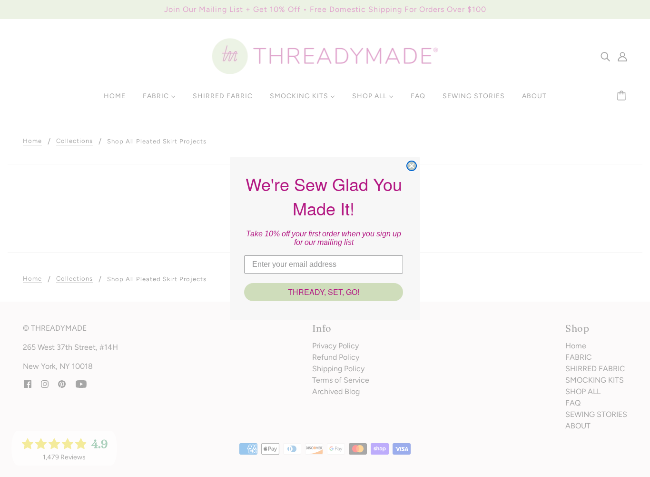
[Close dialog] (411, 166)
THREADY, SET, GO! (323, 291)
